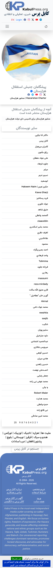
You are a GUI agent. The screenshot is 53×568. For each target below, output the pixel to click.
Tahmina (43, 261)
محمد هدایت (42, 399)
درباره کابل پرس (14, 489)
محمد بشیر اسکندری (39, 227)
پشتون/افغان (34, 441)
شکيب (45, 324)
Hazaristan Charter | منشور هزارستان (28, 98)
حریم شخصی (39, 489)
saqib (45, 318)
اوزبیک (18, 433)
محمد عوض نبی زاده (39, 381)
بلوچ (9, 437)
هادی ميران (42, 359)
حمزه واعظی (42, 404)
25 (15, 422)
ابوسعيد (44, 181)
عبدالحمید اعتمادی (39, 341)
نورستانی (19, 437)
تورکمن (8, 433)
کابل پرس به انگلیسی (14, 501)
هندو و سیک (41, 437)
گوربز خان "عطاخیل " (39, 295)
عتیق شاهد (43, 210)
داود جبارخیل (42, 336)
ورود (39, 498)
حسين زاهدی (42, 364)
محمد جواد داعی (40, 307)
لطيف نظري (42, 232)
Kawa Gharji (41, 192)
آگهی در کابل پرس (14, 498)
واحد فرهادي (42, 255)
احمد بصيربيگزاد (40, 250)
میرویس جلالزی (41, 347)
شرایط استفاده (39, 492)
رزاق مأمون (43, 152)
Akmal (44, 301)
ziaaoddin (42, 221)
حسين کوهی (42, 353)
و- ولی (45, 387)
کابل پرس (43, 141)
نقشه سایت (38, 501)
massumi (43, 278)
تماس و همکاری (14, 492)
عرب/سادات (18, 441)
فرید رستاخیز (42, 198)
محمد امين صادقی (39, 416)
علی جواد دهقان (40, 158)
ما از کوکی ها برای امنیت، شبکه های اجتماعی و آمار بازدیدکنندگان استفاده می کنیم (27, 563)
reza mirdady (41, 284)
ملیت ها (46, 433)
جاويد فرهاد (42, 164)
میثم (46, 169)
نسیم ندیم (43, 175)
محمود (45, 244)
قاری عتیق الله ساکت (38, 290)
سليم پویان (43, 330)
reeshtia (43, 313)
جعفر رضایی (42, 376)
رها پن (45, 273)
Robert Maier (41, 393)
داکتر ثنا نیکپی (41, 135)
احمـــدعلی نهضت (40, 370)
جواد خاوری (43, 204)
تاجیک (27, 433)
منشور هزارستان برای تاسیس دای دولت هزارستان (28, 119)
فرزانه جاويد (42, 267)
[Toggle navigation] (7, 26)
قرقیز (29, 437)
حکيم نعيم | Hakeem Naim (34, 187)
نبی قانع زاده (42, 410)
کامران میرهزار (41, 147)
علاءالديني (43, 238)
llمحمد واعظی (41, 215)
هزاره (36, 433)
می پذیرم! (16, 558)
